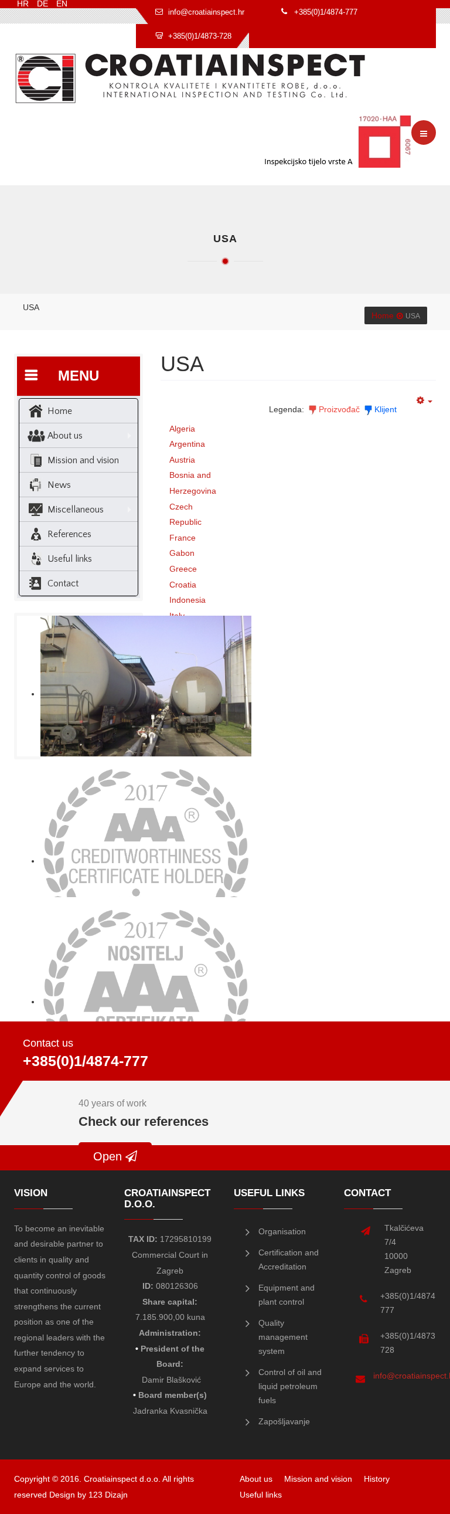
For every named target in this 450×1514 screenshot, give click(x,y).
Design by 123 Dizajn (88, 1494)
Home (382, 315)
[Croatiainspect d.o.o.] (190, 78)
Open (109, 1156)
